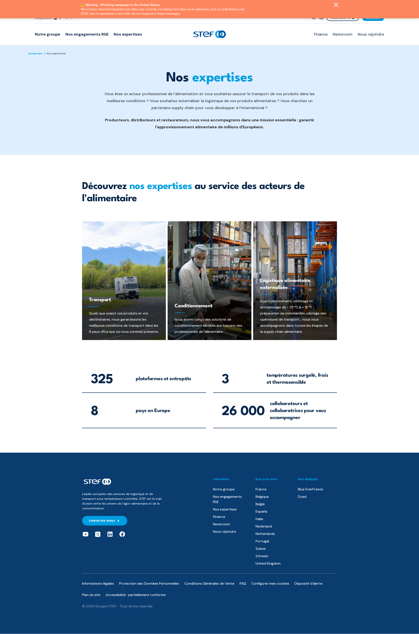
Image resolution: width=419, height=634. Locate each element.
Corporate (35, 53)
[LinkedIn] (109, 534)
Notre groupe (47, 34)
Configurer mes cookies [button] (270, 583)
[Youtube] (85, 534)
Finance (321, 34)
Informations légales (98, 583)
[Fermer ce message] (336, 5)
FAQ (243, 583)
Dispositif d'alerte (308, 583)
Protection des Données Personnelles (149, 583)
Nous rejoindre (371, 34)
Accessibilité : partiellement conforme (136, 595)
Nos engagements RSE (86, 34)
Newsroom (342, 34)
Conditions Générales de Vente (209, 583)
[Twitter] (97, 534)
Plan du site (91, 595)
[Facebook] (122, 534)
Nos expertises (128, 34)
